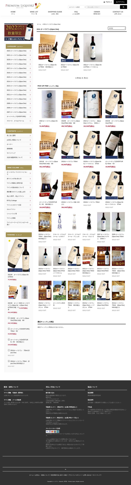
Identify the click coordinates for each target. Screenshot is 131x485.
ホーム (39, 24)
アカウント (109, 2)
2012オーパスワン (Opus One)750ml (103, 270)
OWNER (96, 12)
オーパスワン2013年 (59, 304)
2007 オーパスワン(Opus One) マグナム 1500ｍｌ (103, 236)
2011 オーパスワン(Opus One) (51, 24)
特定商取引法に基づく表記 (59, 475)
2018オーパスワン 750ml (91, 202)
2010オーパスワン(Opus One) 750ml (44, 270)
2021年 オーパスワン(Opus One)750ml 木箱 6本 (48, 162)
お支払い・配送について (42, 475)
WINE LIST (34, 12)
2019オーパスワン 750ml (69, 161)
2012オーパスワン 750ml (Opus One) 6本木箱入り (118, 271)
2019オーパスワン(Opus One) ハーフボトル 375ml (92, 162)
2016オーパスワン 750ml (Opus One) (20, 351)
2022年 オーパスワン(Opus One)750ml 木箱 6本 (70, 122)
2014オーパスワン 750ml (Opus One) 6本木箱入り (118, 305)
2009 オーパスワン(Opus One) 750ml (118, 235)
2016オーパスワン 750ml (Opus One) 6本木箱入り (20, 362)
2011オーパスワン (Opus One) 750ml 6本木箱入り (47, 66)
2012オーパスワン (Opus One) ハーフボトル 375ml (44, 305)
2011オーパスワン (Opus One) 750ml (70, 66)
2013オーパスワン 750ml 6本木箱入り (74, 305)
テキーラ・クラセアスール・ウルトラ (89, 235)
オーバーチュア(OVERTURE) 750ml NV (114, 162)
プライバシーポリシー (75, 475)
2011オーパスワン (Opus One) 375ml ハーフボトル (93, 66)
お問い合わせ (87, 475)
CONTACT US (118, 12)
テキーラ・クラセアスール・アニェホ (74, 235)
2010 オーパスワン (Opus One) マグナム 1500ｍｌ (92, 122)
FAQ (76, 12)
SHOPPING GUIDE (55, 12)
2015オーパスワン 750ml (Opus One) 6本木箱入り (44, 236)
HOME (13, 12)
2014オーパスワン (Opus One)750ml (103, 304)
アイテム (121, 2)
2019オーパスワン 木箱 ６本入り (70, 203)
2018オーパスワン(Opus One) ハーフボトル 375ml (114, 203)
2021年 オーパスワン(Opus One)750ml (114, 122)
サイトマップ (97, 475)
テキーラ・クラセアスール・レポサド (59, 235)
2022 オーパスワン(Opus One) (48, 122)
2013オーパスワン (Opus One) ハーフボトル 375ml (88, 305)
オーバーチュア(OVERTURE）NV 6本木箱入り (48, 203)
